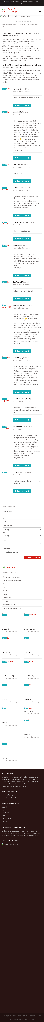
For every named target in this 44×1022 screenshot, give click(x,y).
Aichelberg (5, 813)
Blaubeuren (5, 821)
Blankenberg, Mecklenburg (12, 608)
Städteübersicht (11, 798)
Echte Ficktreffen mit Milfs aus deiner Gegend (26, 1016)
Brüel (5, 591)
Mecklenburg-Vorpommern (28, 25)
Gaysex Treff (31, 2)
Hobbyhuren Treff (20, 2)
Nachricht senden (21, 105)
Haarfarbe (6, 548)
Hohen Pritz (7, 598)
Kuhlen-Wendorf (9, 605)
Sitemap (31, 1019)
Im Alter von (7, 511)
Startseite (5, 25)
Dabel (5, 587)
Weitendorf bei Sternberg (12, 580)
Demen (5, 584)
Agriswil (4, 807)
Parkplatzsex (8, 2)
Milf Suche (9, 795)
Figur (4, 540)
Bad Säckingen (6, 818)
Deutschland (13, 25)
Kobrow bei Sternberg (21, 91)
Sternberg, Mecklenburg (11, 577)
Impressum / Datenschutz (18, 1019)
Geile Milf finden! (33, 557)
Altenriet (4, 815)
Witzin (5, 594)
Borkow (6, 601)
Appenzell (5, 810)
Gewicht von (7, 526)
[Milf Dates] (13, 11)
